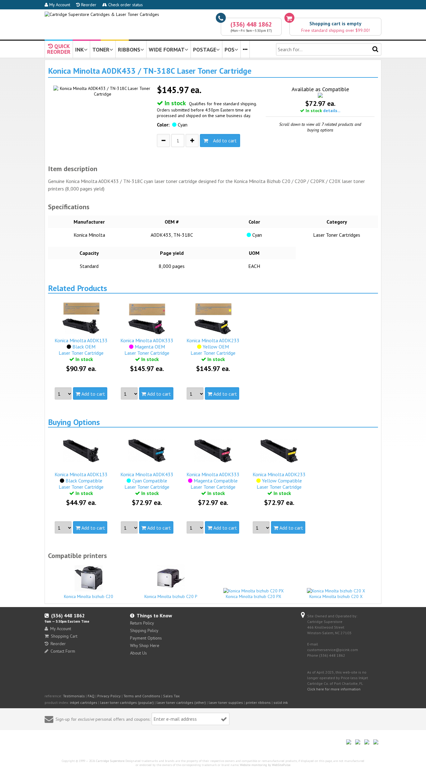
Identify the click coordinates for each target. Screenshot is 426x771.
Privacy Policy (109, 696)
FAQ (91, 696)
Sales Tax (171, 696)
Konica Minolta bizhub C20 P (170, 596)
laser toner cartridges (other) (181, 702)
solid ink (281, 702)
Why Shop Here (144, 645)
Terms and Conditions (141, 696)
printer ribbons (258, 702)
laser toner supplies (226, 702)
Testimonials (74, 696)
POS (230, 49)
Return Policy (142, 623)
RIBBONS (129, 49)
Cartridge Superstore (110, 761)
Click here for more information (334, 689)
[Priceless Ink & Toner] (102, 14)
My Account (59, 4)
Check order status (125, 4)
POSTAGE (204, 49)
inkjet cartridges (83, 702)
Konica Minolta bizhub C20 (88, 596)
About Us (138, 653)
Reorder (88, 4)
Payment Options (146, 638)
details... (331, 110)
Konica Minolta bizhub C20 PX (253, 596)
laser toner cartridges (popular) (127, 702)
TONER (100, 49)
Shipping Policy (144, 630)
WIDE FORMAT (167, 49)
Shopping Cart (64, 636)
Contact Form (63, 651)
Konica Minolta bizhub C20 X (336, 596)
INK (79, 49)
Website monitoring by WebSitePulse (265, 765)
